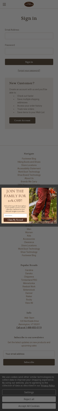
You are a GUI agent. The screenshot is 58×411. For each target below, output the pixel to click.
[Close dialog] (55, 189)
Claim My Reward (15, 220)
